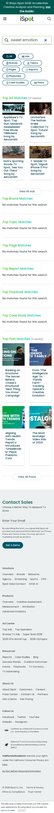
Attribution (28, 606)
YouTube (34, 717)
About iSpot (9, 689)
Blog (35, 657)
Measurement (10, 606)
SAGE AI (33, 584)
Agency (6, 579)
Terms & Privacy (35, 787)
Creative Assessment (29, 602)
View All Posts (27, 477)
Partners (43, 694)
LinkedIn (7, 722)
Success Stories (11, 662)
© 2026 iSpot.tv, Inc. (12, 787)
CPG (43, 579)
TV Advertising (10, 671)
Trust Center (34, 791)
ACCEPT (22, 810)
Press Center (10, 694)
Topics (33, 63)
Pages (12, 69)
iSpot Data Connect (14, 584)
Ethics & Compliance (13, 791)
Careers (40, 689)
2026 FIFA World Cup (14, 639)
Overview (8, 574)
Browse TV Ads (11, 634)
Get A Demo (13, 545)
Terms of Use (19, 534)
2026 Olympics (38, 639)
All (10, 56)
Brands (13, 63)
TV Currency (36, 666)
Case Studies (16, 82)
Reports (33, 69)
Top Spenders (23, 629)
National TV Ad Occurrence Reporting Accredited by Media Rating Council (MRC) (29, 744)
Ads (27, 56)
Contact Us (27, 694)
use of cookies (8, 810)
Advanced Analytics (14, 611)
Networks (33, 574)
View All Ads (27, 191)
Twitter (21, 717)
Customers (25, 689)
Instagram (21, 722)
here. (5, 764)
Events (6, 666)
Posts (40, 82)
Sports (34, 579)
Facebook (8, 717)
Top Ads (7, 629)
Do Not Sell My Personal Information (21, 771)
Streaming (21, 579)
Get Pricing (26, 699)
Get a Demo (9, 699)
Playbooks (14, 76)
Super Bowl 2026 (32, 634)
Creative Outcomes (35, 662)
